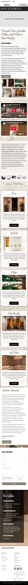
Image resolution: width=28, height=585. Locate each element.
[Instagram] (7, 5)
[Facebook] (5, 5)
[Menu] (14, 1)
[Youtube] (9, 5)
